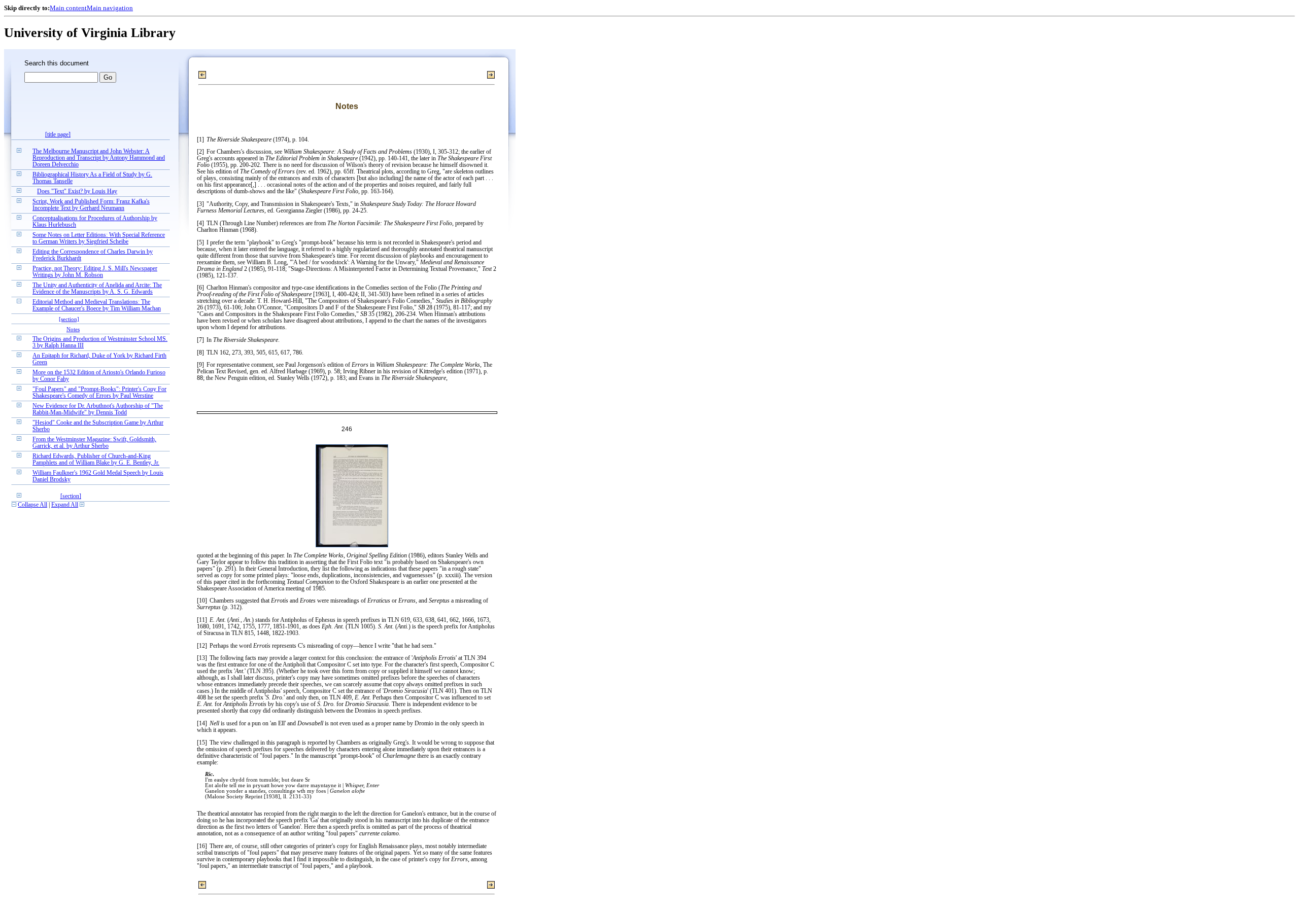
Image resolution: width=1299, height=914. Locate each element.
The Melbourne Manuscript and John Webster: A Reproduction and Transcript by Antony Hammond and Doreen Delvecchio (98, 158)
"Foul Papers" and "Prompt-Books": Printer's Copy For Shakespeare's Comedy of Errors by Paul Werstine (99, 392)
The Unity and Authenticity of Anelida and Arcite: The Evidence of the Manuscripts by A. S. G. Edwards (97, 288)
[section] (69, 319)
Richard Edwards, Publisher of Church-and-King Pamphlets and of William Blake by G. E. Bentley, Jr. (95, 459)
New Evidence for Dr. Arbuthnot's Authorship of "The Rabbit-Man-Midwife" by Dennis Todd (97, 409)
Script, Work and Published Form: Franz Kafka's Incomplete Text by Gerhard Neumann (91, 205)
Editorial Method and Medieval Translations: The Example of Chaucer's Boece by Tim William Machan (96, 305)
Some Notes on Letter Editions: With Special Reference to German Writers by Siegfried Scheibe (98, 238)
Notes (73, 329)
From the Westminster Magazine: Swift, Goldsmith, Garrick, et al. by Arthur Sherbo (94, 442)
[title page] (58, 134)
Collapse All (32, 505)
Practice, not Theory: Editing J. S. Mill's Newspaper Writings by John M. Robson (94, 271)
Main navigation (110, 8)
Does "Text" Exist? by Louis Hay (77, 191)
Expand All (64, 505)
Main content (68, 8)
